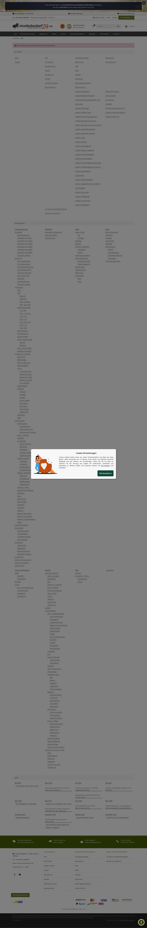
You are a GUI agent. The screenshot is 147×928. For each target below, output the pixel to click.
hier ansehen (105, 466)
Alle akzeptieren (105, 473)
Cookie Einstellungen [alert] (86, 453)
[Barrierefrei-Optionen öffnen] (141, 922)
